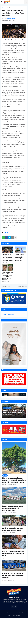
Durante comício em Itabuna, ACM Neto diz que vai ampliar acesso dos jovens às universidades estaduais (7, 257)
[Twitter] (9, 237)
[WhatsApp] (3, 237)
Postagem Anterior (5, 286)
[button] (1, 2)
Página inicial (5, 7)
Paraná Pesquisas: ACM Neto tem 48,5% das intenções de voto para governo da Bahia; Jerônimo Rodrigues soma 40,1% (7, 276)
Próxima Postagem (22, 286)
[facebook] (12, 606)
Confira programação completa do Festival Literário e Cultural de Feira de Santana (13, 575)
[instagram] (15, 606)
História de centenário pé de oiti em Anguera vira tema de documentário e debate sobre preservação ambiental (14, 480)
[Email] (12, 237)
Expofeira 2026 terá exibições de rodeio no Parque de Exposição (13, 411)
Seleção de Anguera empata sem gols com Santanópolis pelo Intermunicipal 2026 (12, 508)
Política (11, 7)
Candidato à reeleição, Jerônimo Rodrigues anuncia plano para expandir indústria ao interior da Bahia (20, 257)
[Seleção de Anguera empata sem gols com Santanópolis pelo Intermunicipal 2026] (14, 503)
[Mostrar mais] (15, 237)
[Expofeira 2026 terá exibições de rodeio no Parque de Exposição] (14, 525)
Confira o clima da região (8, 314)
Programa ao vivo (16, 615)
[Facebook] (6, 237)
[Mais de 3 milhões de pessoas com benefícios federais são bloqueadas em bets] (14, 548)
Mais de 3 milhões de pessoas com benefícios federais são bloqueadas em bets (13, 553)
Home (9, 615)
